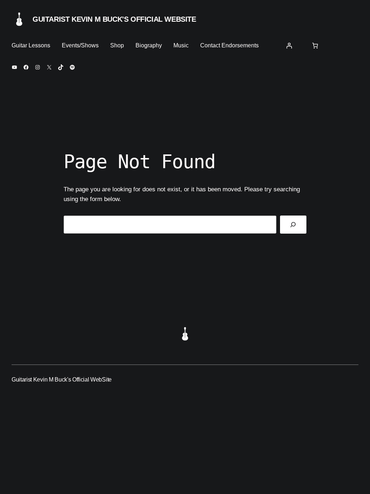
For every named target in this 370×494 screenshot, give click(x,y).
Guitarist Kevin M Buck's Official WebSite (114, 19)
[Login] (289, 45)
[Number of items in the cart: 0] (315, 45)
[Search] (293, 225)
